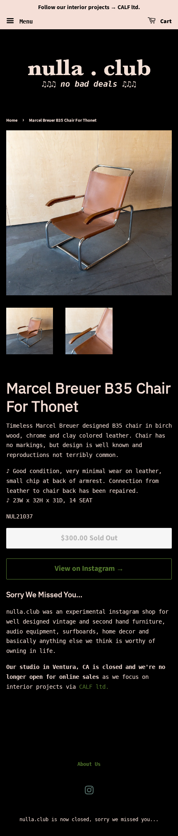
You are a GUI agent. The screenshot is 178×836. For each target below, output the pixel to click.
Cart (165, 21)
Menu (24, 21)
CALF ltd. (94, 686)
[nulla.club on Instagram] (89, 792)
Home (11, 120)
